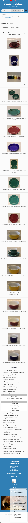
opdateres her (19, 498)
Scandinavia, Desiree (14, 403)
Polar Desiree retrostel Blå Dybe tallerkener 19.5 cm (14, 153)
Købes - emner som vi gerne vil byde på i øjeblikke (14, 372)
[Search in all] (22, 10)
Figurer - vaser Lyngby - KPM (9, 386)
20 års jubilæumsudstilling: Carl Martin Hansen (13, 441)
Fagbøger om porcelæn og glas (10, 427)
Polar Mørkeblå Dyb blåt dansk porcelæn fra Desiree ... (14, 362)
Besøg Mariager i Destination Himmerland (18, 515)
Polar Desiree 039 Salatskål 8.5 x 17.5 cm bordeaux (14, 328)
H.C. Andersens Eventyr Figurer (10, 436)
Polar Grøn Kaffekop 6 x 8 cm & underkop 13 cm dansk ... (14, 258)
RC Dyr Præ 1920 (7, 455)
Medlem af (14, 476)
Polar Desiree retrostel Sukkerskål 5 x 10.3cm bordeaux (14, 311)
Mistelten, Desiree (14, 400)
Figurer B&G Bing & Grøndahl (9, 381)
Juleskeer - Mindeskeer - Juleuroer (10, 415)
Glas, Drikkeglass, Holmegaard (9, 413)
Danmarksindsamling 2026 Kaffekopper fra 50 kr (14, 451)
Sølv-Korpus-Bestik (7, 446)
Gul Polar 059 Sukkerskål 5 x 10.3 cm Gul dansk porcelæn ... (14, 241)
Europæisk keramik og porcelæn (10, 425)
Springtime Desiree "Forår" (14, 406)
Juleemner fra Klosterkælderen (9, 448)
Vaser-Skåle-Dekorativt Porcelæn (10, 417)
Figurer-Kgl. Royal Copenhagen (9, 375)
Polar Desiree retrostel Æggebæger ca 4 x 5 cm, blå (14, 345)
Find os (14, 487)
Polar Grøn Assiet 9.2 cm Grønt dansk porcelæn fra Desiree (14, 101)
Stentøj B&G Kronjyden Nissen (9, 389)
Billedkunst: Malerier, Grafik (9, 422)
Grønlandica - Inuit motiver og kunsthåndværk (13, 429)
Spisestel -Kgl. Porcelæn (8, 384)
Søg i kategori (16, 10)
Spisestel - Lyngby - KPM (8, 393)
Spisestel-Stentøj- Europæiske (9, 412)
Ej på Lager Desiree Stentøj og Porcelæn (14, 398)
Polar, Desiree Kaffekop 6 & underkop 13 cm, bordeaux (14, 50)
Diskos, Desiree (14, 396)
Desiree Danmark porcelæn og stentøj (13, 16)
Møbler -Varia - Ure (7, 418)
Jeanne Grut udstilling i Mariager (10, 370)
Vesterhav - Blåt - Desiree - (14, 410)
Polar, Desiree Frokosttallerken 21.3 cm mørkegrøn (14, 189)
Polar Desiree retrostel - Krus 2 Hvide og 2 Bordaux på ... (14, 84)
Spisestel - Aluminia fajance (9, 391)
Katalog (4, 14)
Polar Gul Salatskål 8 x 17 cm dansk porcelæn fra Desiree (14, 275)
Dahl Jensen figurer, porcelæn (9, 377)
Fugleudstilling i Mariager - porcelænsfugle (12, 437)
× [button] (26, 489)
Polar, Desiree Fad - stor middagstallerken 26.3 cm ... (14, 224)
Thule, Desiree (14, 408)
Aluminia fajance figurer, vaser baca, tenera (12, 382)
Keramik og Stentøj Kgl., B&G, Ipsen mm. (11, 374)
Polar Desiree (14, 401)
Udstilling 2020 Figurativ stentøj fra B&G (11, 439)
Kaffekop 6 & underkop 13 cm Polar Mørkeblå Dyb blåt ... (14, 67)
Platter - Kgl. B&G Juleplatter (9, 420)
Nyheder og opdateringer (9, 379)
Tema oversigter (6, 432)
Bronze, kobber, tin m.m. (8, 424)
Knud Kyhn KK (6, 430)
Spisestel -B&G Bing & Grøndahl (10, 387)
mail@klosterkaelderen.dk (15, 473)
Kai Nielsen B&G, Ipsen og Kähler (10, 434)
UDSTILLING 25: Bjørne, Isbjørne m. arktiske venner (14, 449)
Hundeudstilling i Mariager (8, 443)
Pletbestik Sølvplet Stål (8, 444)
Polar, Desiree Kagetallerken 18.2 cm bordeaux (14, 136)
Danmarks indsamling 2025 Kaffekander (12, 453)
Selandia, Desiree (14, 405)
